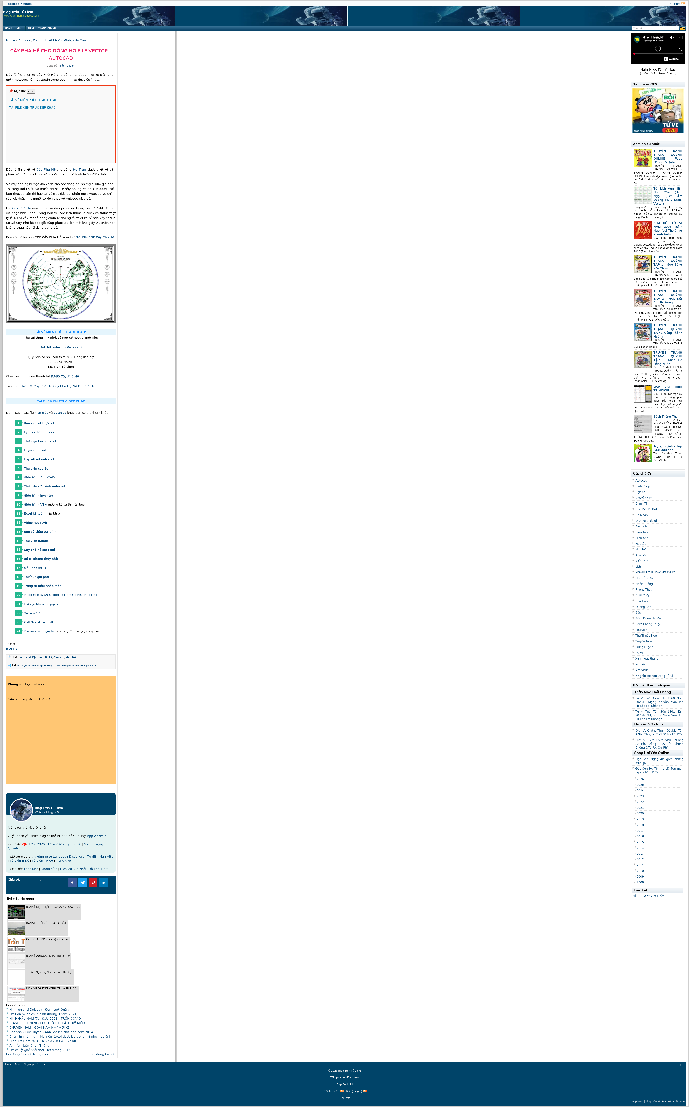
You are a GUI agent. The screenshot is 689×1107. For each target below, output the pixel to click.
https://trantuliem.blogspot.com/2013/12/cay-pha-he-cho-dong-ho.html (56, 665)
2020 (640, 813)
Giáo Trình (642, 532)
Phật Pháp (642, 595)
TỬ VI (31, 28)
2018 (640, 825)
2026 (640, 779)
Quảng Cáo (643, 607)
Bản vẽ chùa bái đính (40, 531)
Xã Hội (640, 664)
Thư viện (641, 630)
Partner (40, 1064)
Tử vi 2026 (37, 844)
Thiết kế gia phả (36, 577)
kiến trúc (41, 412)
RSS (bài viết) (331, 1091)
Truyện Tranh (644, 641)
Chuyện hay (643, 497)
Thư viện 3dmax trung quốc (41, 604)
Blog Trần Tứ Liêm (349, 1070)
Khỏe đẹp (641, 555)
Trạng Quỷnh (644, 647)
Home (10, 40)
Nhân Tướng (644, 584)
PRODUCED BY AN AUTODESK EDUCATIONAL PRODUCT (60, 595)
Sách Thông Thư (665, 416)
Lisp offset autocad (39, 459)
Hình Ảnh (641, 538)
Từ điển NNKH (42, 860)
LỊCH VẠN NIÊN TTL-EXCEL (667, 388)
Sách (88, 844)
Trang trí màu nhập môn (42, 586)
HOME (8, 28)
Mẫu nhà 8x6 (32, 613)
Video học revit (35, 522)
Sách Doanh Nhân (648, 618)
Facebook (12, 4)
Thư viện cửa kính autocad (44, 486)
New (17, 1064)
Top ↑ (680, 1064)
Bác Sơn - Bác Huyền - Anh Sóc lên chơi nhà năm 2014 (51, 1032)
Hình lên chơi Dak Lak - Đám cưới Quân (39, 1009)
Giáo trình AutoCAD (39, 477)
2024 (640, 790)
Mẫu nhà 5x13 (35, 568)
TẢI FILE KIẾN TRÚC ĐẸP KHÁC (32, 107)
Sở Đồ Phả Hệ (84, 386)
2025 (640, 784)
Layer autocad (35, 450)
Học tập (640, 543)
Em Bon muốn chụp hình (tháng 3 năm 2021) (43, 1014)
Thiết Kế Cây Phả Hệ (36, 386)
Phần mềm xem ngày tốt (39, 631)
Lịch (638, 566)
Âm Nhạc (641, 670)
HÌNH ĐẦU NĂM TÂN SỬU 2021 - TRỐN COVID (45, 1018)
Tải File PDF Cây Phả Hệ (95, 237)
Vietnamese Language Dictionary (59, 856)
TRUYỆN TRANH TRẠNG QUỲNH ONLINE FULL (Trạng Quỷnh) (667, 156)
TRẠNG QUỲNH (47, 28)
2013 (640, 853)
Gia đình (64, 40)
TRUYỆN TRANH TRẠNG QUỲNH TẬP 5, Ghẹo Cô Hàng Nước (667, 358)
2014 (640, 848)
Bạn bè (640, 492)
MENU (19, 28)
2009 (640, 876)
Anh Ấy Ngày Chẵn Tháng (29, 1045)
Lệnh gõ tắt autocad (39, 432)
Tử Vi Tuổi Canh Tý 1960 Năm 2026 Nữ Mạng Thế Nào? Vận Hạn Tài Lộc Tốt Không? (659, 701)
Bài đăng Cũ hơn (103, 1054)
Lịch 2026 (73, 844)
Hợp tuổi (641, 549)
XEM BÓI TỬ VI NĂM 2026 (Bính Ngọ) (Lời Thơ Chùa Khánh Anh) (667, 228)
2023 (640, 796)
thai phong (614, 1101)
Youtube (26, 4)
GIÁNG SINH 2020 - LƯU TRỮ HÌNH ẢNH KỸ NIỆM (47, 1023)
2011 (640, 865)
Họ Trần (79, 169)
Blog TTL (11, 648)
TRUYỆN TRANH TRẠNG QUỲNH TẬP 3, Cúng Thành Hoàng (667, 330)
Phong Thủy (643, 589)
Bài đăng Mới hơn (19, 1054)
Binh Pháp (642, 486)
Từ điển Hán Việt (100, 856)
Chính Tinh (642, 503)
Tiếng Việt (63, 860)
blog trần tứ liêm (633, 1101)
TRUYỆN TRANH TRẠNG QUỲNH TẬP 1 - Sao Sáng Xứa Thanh (667, 262)
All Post (675, 4)
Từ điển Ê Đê (19, 860)
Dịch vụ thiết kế (45, 40)
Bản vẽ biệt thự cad (39, 423)
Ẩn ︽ (31, 91)
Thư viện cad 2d (36, 468)
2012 (640, 859)
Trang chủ (40, 1054)
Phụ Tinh (641, 601)
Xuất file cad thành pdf (38, 622)
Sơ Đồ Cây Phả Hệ (65, 376)
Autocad (24, 40)
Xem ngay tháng (646, 658)
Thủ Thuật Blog (646, 635)
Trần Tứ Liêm (67, 65)
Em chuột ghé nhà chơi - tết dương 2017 (39, 1050)
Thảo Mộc (31, 869)
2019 (640, 819)
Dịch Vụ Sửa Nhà (73, 869)
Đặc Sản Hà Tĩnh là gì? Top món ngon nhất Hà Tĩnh (659, 770)
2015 (640, 842)
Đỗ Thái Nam (98, 869)
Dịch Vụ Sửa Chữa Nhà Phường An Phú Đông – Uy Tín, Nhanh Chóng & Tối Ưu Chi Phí (659, 743)
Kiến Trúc (79, 40)
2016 (640, 836)
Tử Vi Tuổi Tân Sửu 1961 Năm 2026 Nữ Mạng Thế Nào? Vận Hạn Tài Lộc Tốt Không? (659, 715)
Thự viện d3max (36, 541)
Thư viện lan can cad (40, 441)
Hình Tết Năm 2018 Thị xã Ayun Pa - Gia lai (42, 1041)
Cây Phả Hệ (46, 169)
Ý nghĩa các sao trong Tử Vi (654, 676)
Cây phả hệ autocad (39, 550)
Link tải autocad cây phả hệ (60, 347)
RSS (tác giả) (354, 1091)
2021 (640, 807)
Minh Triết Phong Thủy (648, 895)
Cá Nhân (641, 515)
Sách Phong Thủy (647, 624)
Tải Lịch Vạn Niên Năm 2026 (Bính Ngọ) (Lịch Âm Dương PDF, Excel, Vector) (667, 195)
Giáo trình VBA (36, 504)
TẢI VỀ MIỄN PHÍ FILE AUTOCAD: (34, 100)
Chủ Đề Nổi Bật (646, 509)
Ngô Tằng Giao (645, 578)
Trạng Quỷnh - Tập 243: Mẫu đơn (667, 448)
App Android (96, 836)
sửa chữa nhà (654, 1101)
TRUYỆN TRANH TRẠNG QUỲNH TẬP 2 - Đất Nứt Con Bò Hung (667, 296)
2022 (640, 802)
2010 (640, 871)
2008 (640, 882)
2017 (640, 830)
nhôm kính (671, 1101)
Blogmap (28, 1064)
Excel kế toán (34, 513)
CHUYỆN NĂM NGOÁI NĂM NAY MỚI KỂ (39, 1027)
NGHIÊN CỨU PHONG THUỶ (655, 572)
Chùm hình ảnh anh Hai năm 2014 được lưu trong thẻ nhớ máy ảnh (60, 1036)
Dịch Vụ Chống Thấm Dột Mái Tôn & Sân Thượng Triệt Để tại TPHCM (659, 732)
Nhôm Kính (49, 869)
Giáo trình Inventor (38, 495)
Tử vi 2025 (56, 844)
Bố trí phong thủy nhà (41, 559)
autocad (60, 412)
